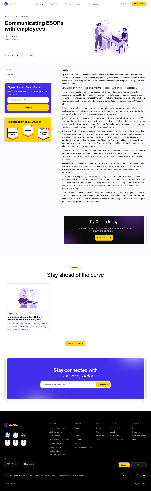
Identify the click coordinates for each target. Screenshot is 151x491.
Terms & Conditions (48, 475)
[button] (139, 465)
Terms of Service (78, 475)
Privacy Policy (33, 475)
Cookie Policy (64, 475)
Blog (6, 16)
